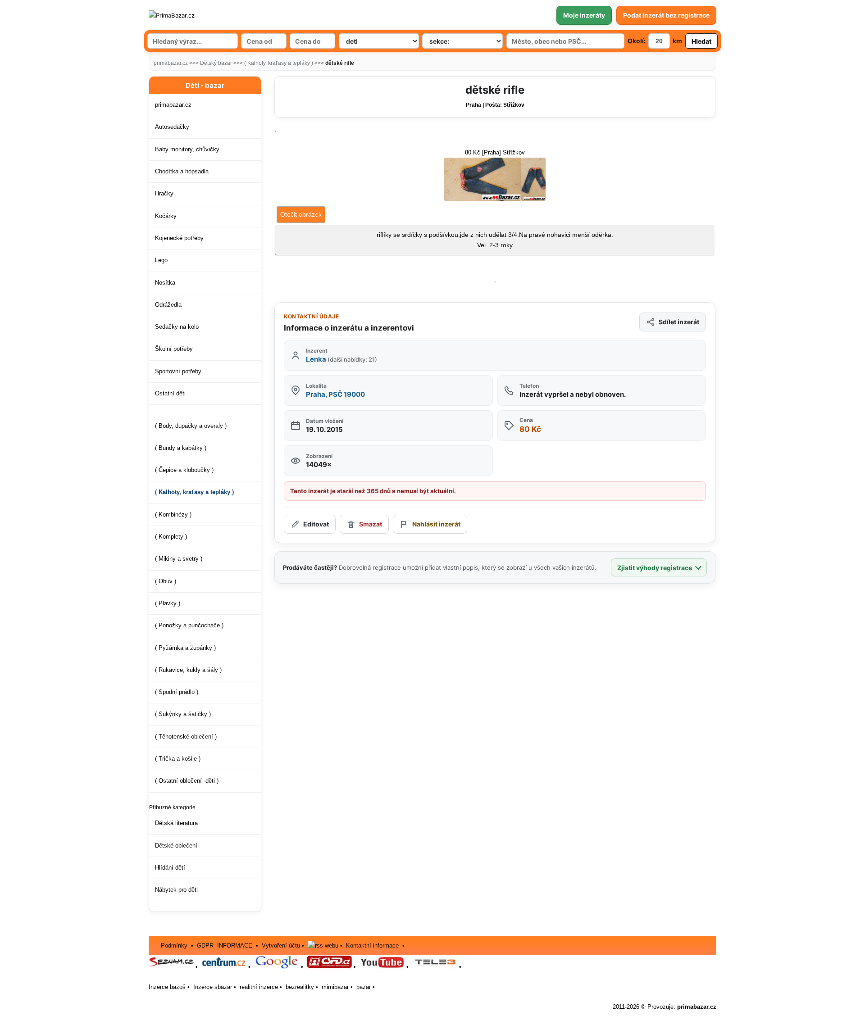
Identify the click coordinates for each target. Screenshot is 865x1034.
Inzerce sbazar (212, 987)
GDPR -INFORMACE (225, 945)
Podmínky (174, 945)
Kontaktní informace (372, 945)
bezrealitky (300, 987)
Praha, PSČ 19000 (335, 394)
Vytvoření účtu (281, 945)
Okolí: (637, 41)
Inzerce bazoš (167, 987)
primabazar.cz (171, 63)
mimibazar (335, 987)
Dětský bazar (216, 63)
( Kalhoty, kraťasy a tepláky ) (278, 63)
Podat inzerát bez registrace (666, 15)
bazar (363, 987)
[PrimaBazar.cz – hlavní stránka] (202, 15)
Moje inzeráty (584, 15)
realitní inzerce (259, 987)
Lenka (341, 359)
